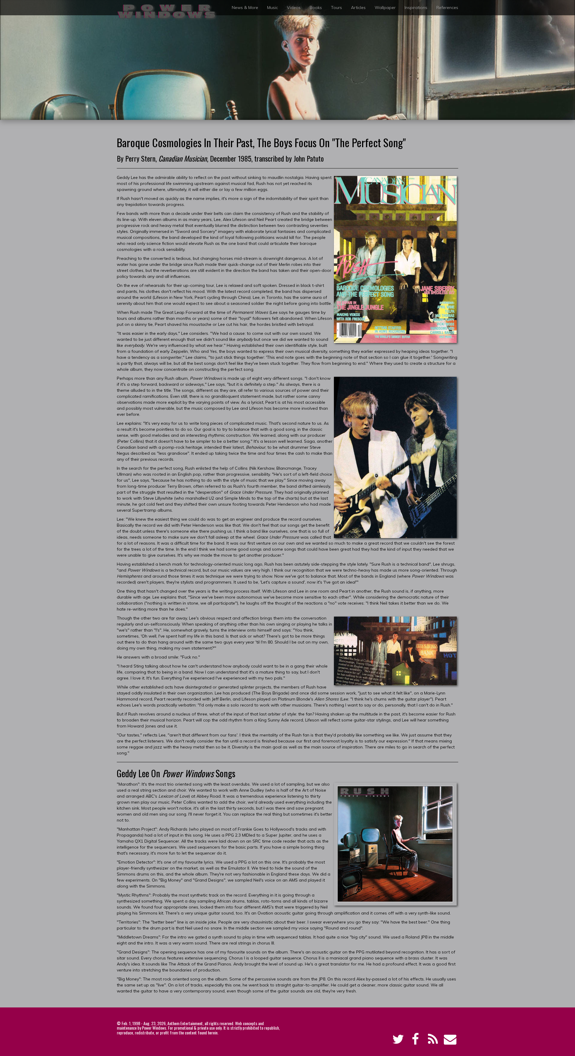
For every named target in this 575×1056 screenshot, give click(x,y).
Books (316, 7)
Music (272, 7)
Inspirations (416, 7)
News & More (245, 7)
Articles (358, 7)
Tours (336, 7)
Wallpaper (385, 7)
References (447, 7)
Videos (294, 7)
